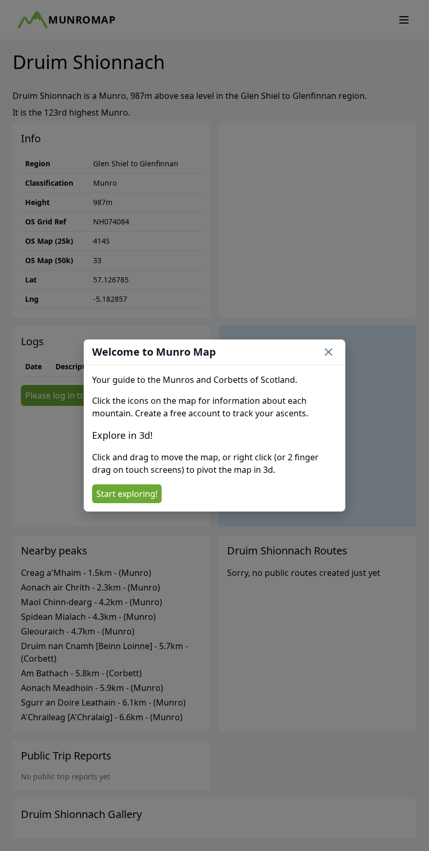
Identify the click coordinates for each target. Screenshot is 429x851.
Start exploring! (126, 494)
